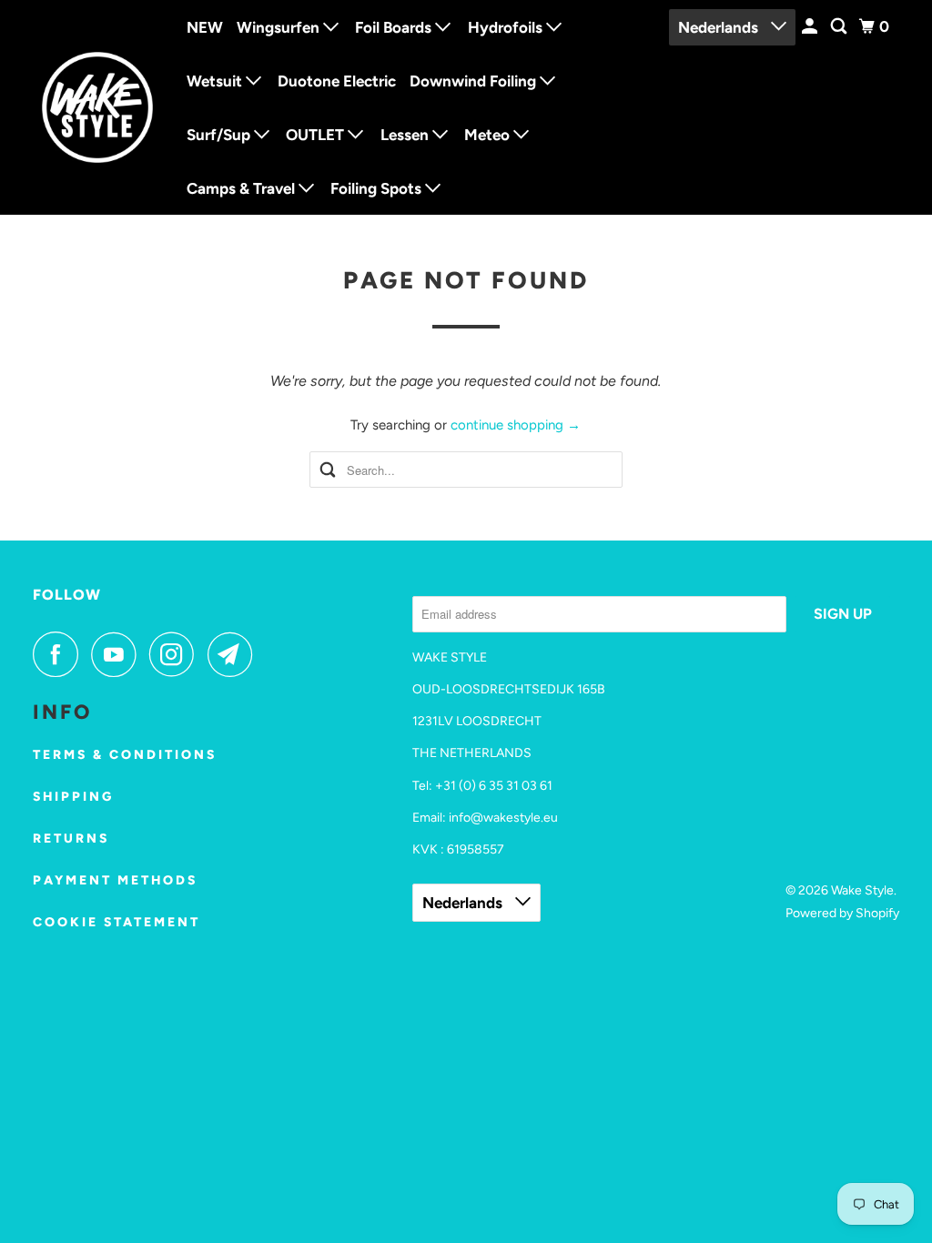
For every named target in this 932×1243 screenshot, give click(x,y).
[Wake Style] (97, 107)
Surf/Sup (220, 135)
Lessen (406, 135)
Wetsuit (216, 81)
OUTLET (317, 135)
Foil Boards (395, 27)
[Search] (840, 27)
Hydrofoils (507, 27)
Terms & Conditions (125, 755)
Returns (71, 838)
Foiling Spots (377, 188)
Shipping (73, 796)
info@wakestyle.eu (503, 817)
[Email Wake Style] (235, 654)
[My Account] (811, 27)
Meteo (488, 135)
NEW (205, 27)
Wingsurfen (280, 27)
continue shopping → (516, 425)
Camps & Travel (243, 188)
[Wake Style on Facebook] (60, 654)
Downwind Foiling (475, 81)
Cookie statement (116, 922)
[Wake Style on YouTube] (118, 654)
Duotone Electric (337, 81)
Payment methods (115, 880)
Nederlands (720, 27)
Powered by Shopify (842, 913)
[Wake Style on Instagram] (176, 654)
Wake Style (862, 890)
